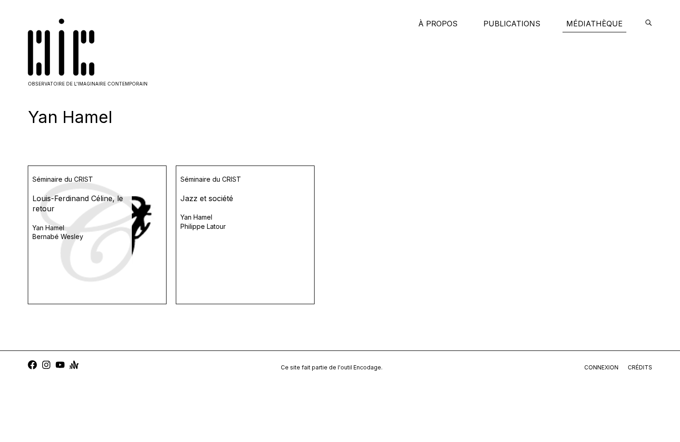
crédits (640, 367)
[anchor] (74, 366)
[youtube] (60, 366)
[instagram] (46, 366)
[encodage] (648, 23)
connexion (601, 367)
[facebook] (32, 366)
